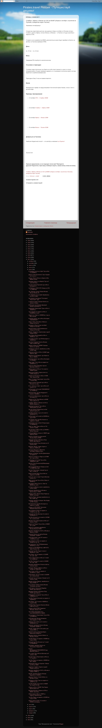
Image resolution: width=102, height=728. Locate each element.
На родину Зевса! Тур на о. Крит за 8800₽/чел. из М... (38, 484)
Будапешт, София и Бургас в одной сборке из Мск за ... (38, 667)
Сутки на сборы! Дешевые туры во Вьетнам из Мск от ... (38, 366)
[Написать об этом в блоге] (45, 176)
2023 (29, 246)
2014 (29, 719)
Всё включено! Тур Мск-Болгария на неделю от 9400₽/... (38, 504)
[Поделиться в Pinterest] (49, 176)
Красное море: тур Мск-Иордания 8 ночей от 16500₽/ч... (38, 393)
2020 (29, 253)
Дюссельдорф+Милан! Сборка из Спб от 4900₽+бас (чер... (38, 467)
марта (30, 708)
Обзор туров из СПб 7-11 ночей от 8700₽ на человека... (37, 701)
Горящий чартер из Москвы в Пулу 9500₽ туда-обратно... (38, 440)
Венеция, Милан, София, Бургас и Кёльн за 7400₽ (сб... (38, 447)
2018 (29, 257)
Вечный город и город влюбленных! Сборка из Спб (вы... (38, 329)
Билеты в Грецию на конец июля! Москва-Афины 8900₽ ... (37, 437)
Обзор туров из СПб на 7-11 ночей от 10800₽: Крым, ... (38, 369)
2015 (29, 717)
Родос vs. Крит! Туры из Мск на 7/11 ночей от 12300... (38, 427)
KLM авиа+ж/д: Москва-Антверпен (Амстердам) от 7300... (37, 619)
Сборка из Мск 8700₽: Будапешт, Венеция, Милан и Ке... (37, 609)
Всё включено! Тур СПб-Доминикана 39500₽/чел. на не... (38, 545)
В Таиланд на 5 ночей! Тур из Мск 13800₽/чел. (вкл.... (37, 460)
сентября (31, 263)
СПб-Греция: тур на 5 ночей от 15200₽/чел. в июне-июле (39, 575)
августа (31, 265)
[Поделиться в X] (46, 176)
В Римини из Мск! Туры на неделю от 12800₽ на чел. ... (38, 681)
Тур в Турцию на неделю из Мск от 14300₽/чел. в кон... (38, 312)
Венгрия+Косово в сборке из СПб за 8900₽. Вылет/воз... (38, 691)
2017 (29, 259)
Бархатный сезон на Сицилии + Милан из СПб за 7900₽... (39, 664)
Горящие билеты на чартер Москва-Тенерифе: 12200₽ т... (38, 535)
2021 (29, 251)
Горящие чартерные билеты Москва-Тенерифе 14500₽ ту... (38, 626)
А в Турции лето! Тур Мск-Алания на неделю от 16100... (38, 420)
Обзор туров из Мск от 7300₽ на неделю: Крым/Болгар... (37, 694)
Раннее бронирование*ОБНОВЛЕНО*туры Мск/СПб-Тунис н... (38, 650)
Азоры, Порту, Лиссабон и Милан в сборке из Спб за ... (38, 322)
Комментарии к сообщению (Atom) (44, 226)
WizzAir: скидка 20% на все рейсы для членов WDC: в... (38, 629)
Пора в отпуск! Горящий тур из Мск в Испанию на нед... (38, 383)
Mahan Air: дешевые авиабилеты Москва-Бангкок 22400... (37, 528)
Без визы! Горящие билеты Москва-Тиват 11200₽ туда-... (38, 342)
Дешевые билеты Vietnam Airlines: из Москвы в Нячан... (38, 636)
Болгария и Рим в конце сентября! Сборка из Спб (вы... (38, 326)
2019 (29, 255)
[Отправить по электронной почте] (43, 176)
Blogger (61, 724)
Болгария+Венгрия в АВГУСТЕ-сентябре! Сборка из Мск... (37, 450)
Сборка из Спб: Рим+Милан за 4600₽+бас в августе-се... (38, 400)
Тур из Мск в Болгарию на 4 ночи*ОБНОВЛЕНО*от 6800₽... (37, 612)
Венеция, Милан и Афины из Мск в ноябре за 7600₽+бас (38, 568)
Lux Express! (61, 141)
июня (30, 269)
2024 (29, 244)
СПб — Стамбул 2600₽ (41, 98)
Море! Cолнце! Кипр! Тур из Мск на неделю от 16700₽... (38, 474)
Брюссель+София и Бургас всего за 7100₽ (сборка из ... (38, 373)
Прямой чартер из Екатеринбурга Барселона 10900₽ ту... (37, 632)
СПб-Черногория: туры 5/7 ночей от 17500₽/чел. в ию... (38, 538)
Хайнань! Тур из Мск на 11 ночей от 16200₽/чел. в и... (38, 622)
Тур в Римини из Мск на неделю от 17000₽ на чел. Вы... (38, 511)
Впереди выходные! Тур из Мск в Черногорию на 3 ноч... (37, 407)
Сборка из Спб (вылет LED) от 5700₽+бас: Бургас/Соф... (38, 376)
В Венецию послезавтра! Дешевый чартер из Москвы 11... (38, 305)
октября (31, 261)
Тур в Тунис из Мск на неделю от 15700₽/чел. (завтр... (37, 572)
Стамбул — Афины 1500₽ (42, 107)
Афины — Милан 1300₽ (41, 117)
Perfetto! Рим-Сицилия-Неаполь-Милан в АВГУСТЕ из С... (39, 605)
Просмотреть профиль (32, 234)
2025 (29, 242)
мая (30, 704)
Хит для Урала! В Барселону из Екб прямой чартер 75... (38, 410)
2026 (29, 240)
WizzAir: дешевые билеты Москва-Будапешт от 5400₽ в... (37, 674)
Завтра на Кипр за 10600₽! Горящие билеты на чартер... (38, 346)
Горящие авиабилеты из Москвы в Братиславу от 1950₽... (38, 491)
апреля (31, 706)
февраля (31, 710)
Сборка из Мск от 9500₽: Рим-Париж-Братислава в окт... (38, 688)
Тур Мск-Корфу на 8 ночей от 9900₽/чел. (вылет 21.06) (38, 684)
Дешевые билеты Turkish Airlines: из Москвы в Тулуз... (38, 677)
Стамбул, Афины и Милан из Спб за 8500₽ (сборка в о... (38, 403)
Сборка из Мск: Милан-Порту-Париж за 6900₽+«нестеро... (39, 494)
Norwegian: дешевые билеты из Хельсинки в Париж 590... (37, 646)
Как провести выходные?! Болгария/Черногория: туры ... (38, 299)
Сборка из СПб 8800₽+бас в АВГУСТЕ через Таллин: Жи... (39, 548)
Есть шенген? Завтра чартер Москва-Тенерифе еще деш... (38, 585)
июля (30, 267)
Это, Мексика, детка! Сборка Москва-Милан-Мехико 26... (38, 292)
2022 (29, 248)
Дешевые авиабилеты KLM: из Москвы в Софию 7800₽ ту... (39, 671)
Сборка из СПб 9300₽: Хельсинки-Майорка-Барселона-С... (37, 508)
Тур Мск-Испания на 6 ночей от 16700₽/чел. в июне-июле (39, 518)
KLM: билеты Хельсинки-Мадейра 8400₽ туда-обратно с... (37, 589)
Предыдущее (71, 223)
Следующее (30, 223)
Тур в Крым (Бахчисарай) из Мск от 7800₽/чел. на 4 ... (38, 336)
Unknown (30, 232)
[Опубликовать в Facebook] (48, 176)
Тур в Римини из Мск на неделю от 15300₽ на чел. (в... (38, 541)
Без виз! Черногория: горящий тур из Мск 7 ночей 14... (38, 471)
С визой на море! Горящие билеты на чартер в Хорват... (38, 302)
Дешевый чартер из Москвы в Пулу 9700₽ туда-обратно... (38, 592)
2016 (29, 715)
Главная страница (50, 223)
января (31, 712)
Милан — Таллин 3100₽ (41, 127)
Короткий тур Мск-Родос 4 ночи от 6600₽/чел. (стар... (37, 551)
